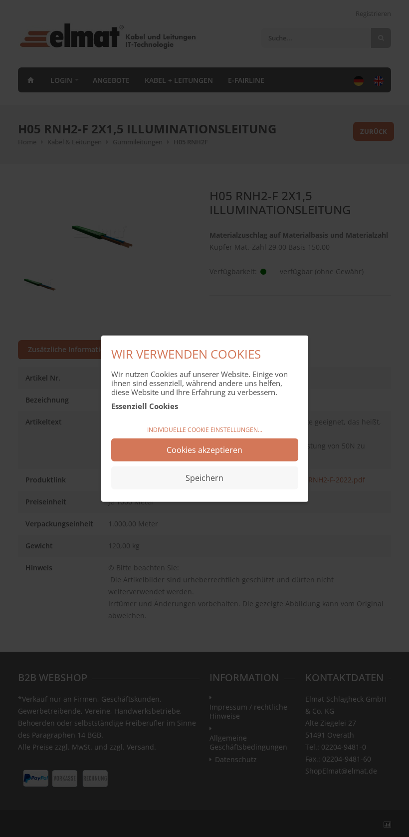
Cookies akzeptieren (204, 449)
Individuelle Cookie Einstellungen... (204, 429)
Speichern (204, 477)
